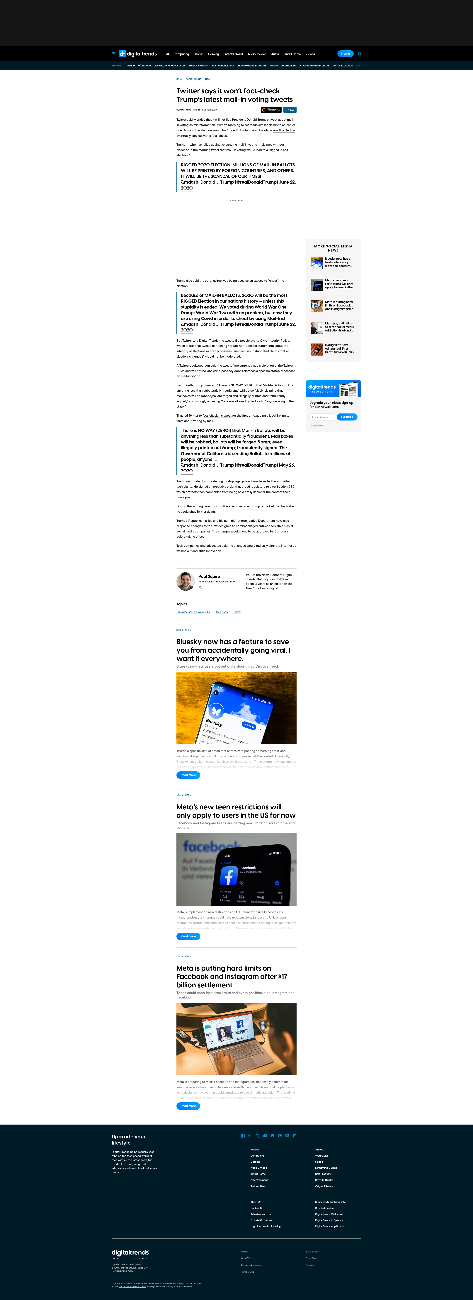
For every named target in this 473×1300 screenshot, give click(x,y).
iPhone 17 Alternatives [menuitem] (283, 66)
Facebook (243, 1136)
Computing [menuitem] (181, 54)
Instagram (250, 1136)
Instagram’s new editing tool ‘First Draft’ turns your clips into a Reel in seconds (340, 350)
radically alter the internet (274, 545)
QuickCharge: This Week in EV (193, 611)
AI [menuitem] (167, 54)
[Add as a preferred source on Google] (271, 110)
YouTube (265, 1136)
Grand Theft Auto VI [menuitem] (139, 66)
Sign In (345, 54)
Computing (257, 1156)
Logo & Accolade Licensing (266, 1226)
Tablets (319, 1150)
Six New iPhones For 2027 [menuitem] (169, 66)
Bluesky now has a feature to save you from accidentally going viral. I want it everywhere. (339, 266)
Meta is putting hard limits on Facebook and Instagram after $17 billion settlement (339, 307)
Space (319, 1162)
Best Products (323, 1174)
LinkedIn (287, 1136)
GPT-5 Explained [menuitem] (343, 66)
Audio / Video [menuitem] (257, 54)
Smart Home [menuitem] (292, 54)
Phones (255, 1150)
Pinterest (280, 1136)
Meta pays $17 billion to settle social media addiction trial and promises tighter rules (340, 328)
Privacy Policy (318, 425)
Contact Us (257, 1207)
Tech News (222, 611)
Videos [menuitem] (310, 54)
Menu (113, 53)
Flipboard (295, 1136)
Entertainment (259, 1180)
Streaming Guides (326, 1168)
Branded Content (325, 1207)
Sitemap (310, 1265)
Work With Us (247, 1258)
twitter (200, 587)
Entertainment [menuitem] (233, 54)
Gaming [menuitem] (213, 54)
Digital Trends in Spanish (329, 1220)
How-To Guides (324, 1180)
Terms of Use (247, 1271)
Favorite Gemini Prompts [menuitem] (314, 66)
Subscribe (347, 417)
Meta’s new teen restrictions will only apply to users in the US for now (339, 285)
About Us (256, 1201)
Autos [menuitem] (275, 54)
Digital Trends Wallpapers (329, 1214)
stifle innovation (209, 551)
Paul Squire (185, 109)
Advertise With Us (261, 1214)
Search (359, 53)
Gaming (255, 1162)
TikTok (272, 1136)
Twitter (237, 611)
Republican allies (200, 520)
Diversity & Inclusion (251, 1265)
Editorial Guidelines (261, 1220)
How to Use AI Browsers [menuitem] (252, 66)
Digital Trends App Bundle (329, 1226)
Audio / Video (259, 1168)
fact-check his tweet (217, 415)
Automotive (258, 1186)
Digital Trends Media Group (132, 1286)
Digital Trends (131, 58)
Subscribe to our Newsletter (330, 1201)
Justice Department (261, 520)
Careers (245, 1251)
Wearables (321, 1156)
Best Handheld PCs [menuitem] (223, 66)
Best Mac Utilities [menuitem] (199, 66)
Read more (188, 775)
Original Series (324, 1186)
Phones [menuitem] (198, 54)
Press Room (311, 1258)
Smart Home (258, 1174)
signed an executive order (216, 486)
